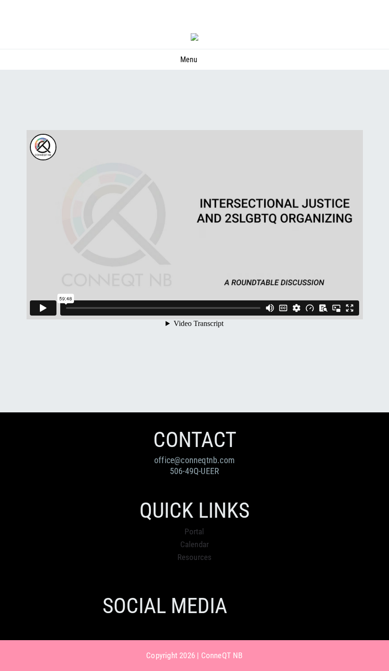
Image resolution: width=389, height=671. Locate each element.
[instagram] (346, 19)
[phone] (380, 19)
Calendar (194, 544)
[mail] (363, 19)
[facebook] (329, 19)
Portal (194, 531)
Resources (194, 557)
